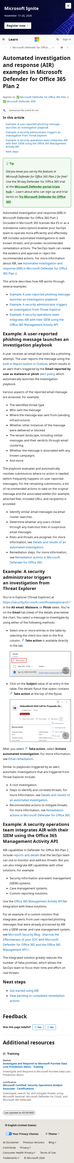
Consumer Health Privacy (18, 1152)
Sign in (67, 39)
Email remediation (20, 759)
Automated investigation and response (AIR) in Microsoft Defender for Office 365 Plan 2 (35, 268)
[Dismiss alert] (68, 6)
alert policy (47, 374)
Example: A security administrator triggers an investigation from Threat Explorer (33, 133)
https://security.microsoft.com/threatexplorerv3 (35, 602)
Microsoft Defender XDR (21, 101)
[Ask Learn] (62, 47)
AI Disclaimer (11, 1142)
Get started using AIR (24, 991)
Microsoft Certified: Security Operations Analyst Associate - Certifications (32, 1087)
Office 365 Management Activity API (38, 901)
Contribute (9, 1147)
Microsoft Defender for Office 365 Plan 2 (44, 97)
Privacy (24, 1147)
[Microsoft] (37, 39)
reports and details (26, 855)
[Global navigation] (3, 39)
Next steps (12, 151)
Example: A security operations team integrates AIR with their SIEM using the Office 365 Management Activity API (37, 143)
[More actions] (68, 47)
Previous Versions (33, 1142)
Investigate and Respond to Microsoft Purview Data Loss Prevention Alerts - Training (35, 1065)
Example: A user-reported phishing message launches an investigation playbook (33, 125)
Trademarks (10, 1158)
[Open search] (57, 39)
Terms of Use (48, 1152)
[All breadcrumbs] (6, 47)
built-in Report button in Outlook (25, 364)
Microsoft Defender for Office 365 (32, 47)
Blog (51, 1142)
